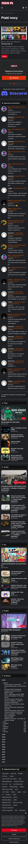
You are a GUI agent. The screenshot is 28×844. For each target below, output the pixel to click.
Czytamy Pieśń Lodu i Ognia (9, 778)
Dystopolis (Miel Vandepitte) (11, 630)
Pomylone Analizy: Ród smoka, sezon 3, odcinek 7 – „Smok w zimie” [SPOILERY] (13, 713)
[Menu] (2, 7)
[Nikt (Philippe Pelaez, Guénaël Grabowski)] (5, 660)
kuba (9, 107)
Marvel (15, 797)
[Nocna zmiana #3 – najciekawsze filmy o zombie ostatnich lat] (5, 457)
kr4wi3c (10, 200)
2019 (3, 749)
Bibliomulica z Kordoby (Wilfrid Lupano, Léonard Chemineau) (18, 651)
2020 (3, 747)
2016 (3, 757)
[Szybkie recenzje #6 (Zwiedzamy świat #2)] (5, 437)
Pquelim (15, 805)
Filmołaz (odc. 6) (6, 44)
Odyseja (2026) (15, 441)
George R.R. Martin (18, 781)
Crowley (4, 41)
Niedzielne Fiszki (6, 802)
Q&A (16, 810)
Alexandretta (5, 773)
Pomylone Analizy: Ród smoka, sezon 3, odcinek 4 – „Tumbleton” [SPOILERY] (18, 533)
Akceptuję (14, 830)
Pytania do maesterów (7, 807)
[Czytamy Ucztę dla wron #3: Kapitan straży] (5, 638)
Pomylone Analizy (6, 805)
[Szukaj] (26, 7)
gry (10, 784)
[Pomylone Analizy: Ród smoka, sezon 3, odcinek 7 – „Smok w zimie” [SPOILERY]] (5, 498)
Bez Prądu (13, 773)
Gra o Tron (4, 784)
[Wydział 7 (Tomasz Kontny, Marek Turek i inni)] (5, 644)
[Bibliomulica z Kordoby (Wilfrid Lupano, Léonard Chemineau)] (5, 652)
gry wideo (4, 786)
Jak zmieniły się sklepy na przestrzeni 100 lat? (18, 515)
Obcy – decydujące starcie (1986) (14, 694)
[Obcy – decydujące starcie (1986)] (5, 430)
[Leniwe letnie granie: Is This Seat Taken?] (5, 573)
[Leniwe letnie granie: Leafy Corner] (5, 580)
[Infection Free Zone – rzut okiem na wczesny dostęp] (5, 587)
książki (19, 792)
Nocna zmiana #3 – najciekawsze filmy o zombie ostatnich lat (17, 457)
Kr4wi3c (13, 792)
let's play (8, 794)
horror (16, 789)
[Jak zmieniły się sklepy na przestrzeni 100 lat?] (5, 517)
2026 (3, 680)
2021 (3, 744)
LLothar (14, 794)
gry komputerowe (17, 784)
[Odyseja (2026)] (5, 444)
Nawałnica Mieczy (6, 799)
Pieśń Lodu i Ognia (17, 802)
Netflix (15, 799)
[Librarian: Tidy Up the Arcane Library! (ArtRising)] (5, 601)
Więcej (4, 56)
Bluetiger (20, 773)
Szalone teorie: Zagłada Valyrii (15, 209)
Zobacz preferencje (14, 838)
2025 (3, 734)
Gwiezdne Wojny (13, 786)
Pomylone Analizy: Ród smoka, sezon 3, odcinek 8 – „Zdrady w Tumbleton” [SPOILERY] (13, 488)
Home (4, 13)
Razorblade (22, 810)
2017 (3, 754)
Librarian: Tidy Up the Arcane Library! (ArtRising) (17, 600)
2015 (3, 759)
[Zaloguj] (23, 7)
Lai (3, 794)
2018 (3, 752)
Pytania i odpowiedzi (7, 810)
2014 (3, 762)
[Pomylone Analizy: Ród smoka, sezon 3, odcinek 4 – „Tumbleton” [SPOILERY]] (5, 533)
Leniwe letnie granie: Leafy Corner (14, 710)
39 (16, 41)
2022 (3, 742)
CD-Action (4, 776)
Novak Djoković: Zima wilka (10, 422)
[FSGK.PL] (7, 3)
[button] (25, 813)
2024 (3, 737)
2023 (3, 739)
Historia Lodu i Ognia (7, 789)
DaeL (20, 778)
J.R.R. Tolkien (5, 792)
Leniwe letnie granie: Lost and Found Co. (17, 201)
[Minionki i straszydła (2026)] (5, 450)
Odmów (14, 834)
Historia (22, 786)
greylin (10, 208)
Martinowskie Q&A (6, 797)
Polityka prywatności (14, 842)
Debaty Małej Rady (7, 781)
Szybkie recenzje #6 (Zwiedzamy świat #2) (17, 435)
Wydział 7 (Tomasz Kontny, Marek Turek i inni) (16, 221)
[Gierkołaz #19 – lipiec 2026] (5, 594)
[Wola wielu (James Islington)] (5, 667)
